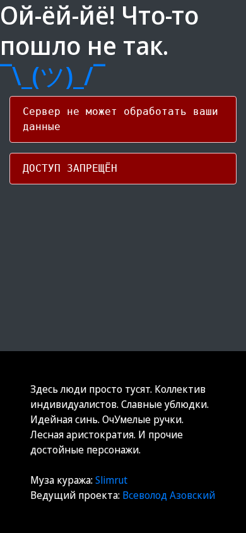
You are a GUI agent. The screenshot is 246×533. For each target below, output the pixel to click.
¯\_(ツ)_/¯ (52, 75)
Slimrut (111, 480)
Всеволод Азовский (168, 495)
